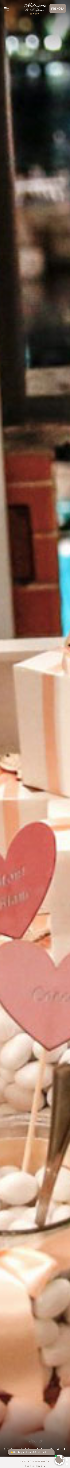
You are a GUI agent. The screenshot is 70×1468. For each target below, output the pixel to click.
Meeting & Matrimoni (35, 1461)
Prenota (57, 8)
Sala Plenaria (35, 1466)
